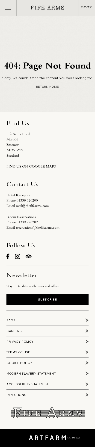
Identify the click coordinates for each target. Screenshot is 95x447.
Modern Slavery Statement (31, 373)
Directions (16, 394)
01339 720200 (27, 200)
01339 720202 (27, 222)
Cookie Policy (19, 362)
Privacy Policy (20, 341)
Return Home (47, 86)
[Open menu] (8, 8)
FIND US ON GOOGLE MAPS (31, 166)
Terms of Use (18, 352)
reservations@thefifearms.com (37, 227)
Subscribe (47, 299)
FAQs (11, 320)
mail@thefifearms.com (32, 206)
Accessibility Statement (28, 384)
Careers (14, 330)
